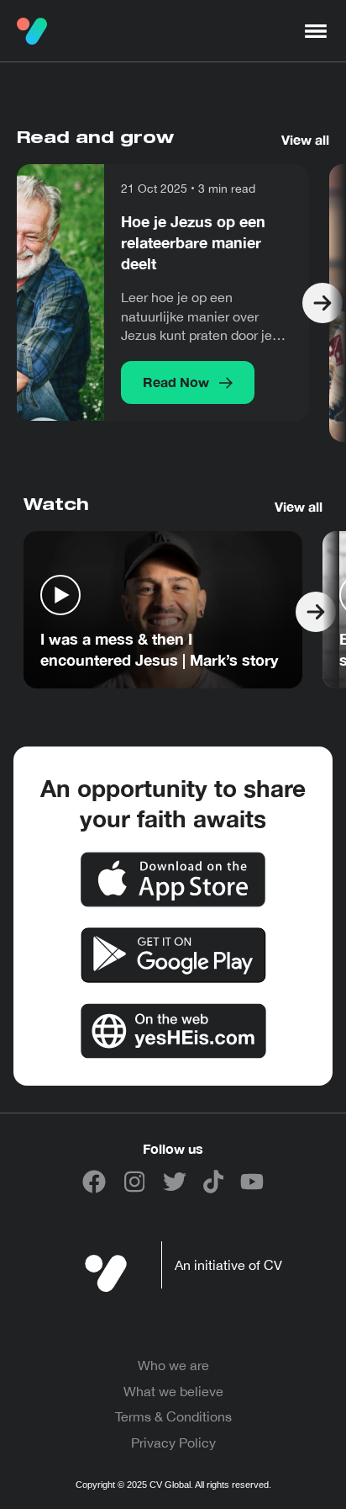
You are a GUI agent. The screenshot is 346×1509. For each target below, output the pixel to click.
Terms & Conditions (173, 1416)
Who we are (173, 1365)
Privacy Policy (173, 1442)
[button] (316, 31)
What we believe (173, 1391)
